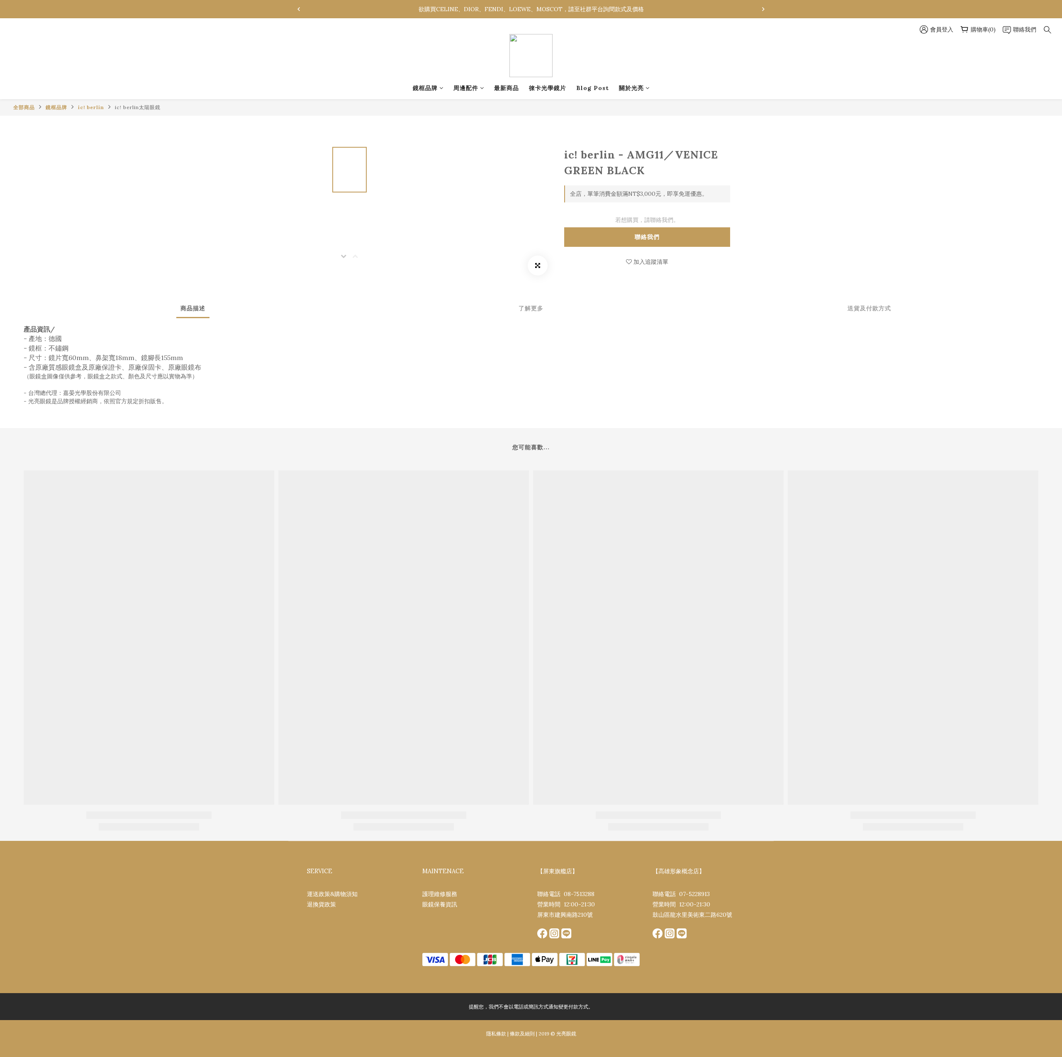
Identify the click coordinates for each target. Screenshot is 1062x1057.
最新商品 (506, 88)
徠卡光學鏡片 (547, 88)
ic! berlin (91, 107)
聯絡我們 (647, 237)
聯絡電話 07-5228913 (681, 894)
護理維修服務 (439, 894)
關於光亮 (631, 88)
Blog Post (592, 88)
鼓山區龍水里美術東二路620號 (692, 914)
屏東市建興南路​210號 (565, 914)
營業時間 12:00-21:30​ (566, 904)
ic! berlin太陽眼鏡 (138, 107)
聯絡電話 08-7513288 (565, 894)
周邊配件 (465, 88)
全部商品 (24, 107)
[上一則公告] (298, 9)
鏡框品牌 (425, 88)
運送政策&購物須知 (332, 894)
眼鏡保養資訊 (439, 904)
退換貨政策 (321, 904)
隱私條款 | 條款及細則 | (511, 1033)
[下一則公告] (763, 9)
